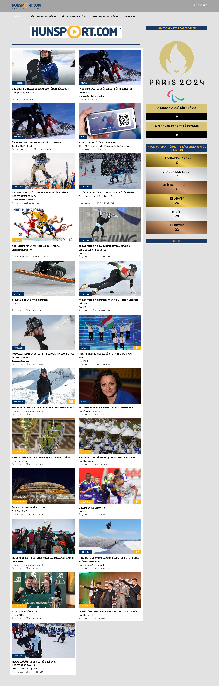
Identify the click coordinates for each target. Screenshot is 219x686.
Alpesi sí (18, 294)
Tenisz (17, 240)
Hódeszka (18, 82)
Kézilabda (85, 451)
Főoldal (19, 16)
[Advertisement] (176, 282)
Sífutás (84, 82)
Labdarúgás (19, 451)
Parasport (129, 16)
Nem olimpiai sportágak (105, 16)
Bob (82, 136)
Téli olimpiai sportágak (74, 16)
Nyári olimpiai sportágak (42, 16)
